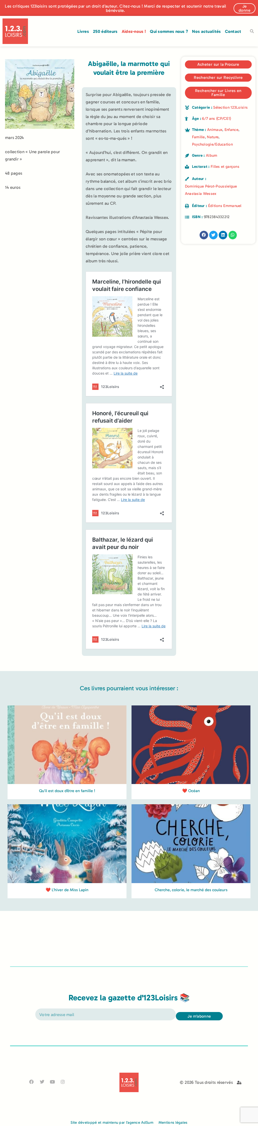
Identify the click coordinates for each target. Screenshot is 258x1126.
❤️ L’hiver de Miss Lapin (67, 889)
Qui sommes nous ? (169, 31)
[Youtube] (52, 1082)
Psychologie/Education (212, 144)
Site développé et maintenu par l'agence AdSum (112, 1122)
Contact (233, 31)
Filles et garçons (225, 166)
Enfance (231, 129)
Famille (198, 137)
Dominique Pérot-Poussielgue (211, 186)
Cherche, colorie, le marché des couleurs (191, 889)
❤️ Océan (191, 790)
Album (211, 155)
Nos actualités (206, 31)
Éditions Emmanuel (225, 205)
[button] (251, 31)
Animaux (214, 129)
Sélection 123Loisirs (230, 107)
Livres (83, 31)
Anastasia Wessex (200, 193)
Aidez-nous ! (134, 31)
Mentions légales (172, 1122)
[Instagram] (63, 1082)
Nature (212, 137)
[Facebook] (31, 1082)
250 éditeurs (105, 31)
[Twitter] (42, 1082)
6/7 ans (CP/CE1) (216, 118)
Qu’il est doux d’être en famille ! (67, 790)
